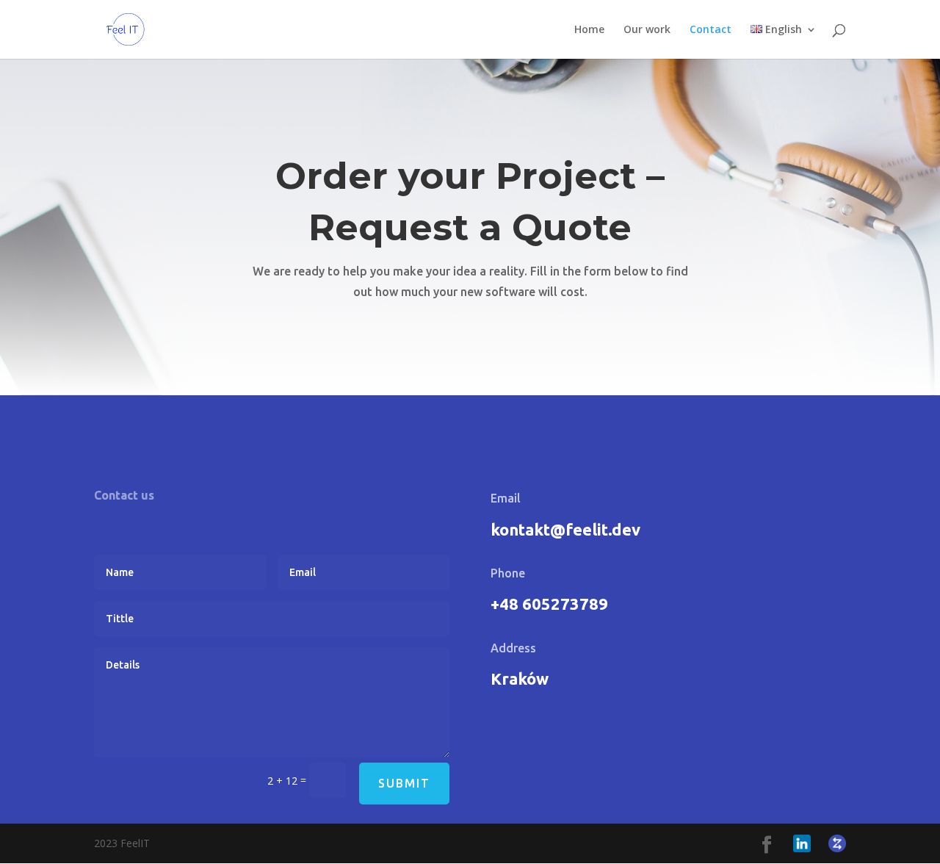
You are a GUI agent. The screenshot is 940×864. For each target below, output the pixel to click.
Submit (404, 783)
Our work (646, 30)
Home (589, 30)
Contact (710, 30)
